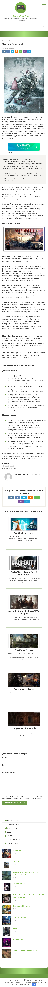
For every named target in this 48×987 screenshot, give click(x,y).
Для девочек (12, 843)
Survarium (17, 850)
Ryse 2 (16, 928)
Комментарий (8, 772)
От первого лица (14, 839)
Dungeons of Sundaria (24, 728)
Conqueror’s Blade (24, 689)
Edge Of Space (19, 917)
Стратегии (12, 828)
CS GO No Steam (24, 650)
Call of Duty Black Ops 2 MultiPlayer (24, 573)
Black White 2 (19, 884)
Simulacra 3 (18, 939)
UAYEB (16, 861)
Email (5, 765)
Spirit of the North (24, 533)
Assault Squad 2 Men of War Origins (24, 612)
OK (34, 984)
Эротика (10, 836)
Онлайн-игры (13, 821)
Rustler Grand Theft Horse (25, 951)
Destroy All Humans (22, 906)
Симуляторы (13, 824)
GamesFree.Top (20, 16)
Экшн (9, 832)
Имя (4, 758)
